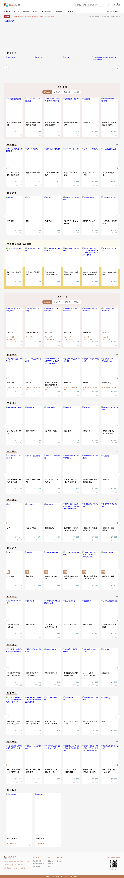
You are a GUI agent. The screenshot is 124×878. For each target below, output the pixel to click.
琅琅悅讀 (109, 11)
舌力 (28, 221)
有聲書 (59, 11)
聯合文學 (10, 382)
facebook (62, 861)
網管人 (86, 382)
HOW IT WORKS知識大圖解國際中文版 (52, 385)
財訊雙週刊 (87, 332)
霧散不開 (67, 431)
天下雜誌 (105, 332)
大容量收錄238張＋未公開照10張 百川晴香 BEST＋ (14, 772)
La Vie (28, 382)
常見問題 (50, 864)
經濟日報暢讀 (12, 838)
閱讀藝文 (77, 302)
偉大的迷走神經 (70, 624)
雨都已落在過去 (89, 221)
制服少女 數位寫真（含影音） (109, 770)
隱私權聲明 (36, 866)
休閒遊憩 (67, 302)
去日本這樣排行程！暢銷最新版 (13, 173)
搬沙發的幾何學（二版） (13, 625)
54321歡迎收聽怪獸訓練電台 (71, 674)
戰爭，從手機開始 (33, 172)
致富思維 (48, 221)
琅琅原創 (117, 11)
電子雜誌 (37, 11)
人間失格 (10, 576)
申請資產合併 (105, 16)
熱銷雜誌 (47, 302)
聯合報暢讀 (40, 838)
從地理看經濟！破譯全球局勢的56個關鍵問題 (52, 124)
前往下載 (113, 870)
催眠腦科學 (87, 624)
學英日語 (57, 302)
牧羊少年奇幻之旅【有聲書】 (71, 577)
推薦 (6, 11)
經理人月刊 (106, 382)
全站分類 (16, 11)
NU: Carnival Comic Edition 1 (51, 722)
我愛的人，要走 (108, 576)
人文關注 (77, 92)
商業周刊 (10, 332)
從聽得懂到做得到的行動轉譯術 (109, 123)
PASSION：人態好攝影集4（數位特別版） (52, 772)
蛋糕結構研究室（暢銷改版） (32, 674)
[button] (6, 68)
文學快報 (67, 92)
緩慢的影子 (30, 431)
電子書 (26, 11)
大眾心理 (57, 92)
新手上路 (50, 861)
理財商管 (47, 92)
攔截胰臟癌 (49, 528)
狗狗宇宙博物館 (51, 673)
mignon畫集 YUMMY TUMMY (89, 674)
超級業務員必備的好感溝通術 (90, 480)
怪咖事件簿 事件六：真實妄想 (108, 432)
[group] (62, 35)
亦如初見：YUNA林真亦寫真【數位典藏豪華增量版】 (71, 772)
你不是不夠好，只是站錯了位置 (33, 123)
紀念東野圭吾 (94, 16)
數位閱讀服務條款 (38, 864)
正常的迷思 (30, 624)
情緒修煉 (29, 576)
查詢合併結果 (115, 16)
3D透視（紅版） (51, 431)
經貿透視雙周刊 (32, 332)
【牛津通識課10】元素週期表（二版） (52, 626)
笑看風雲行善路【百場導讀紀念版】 (70, 481)
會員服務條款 (37, 861)
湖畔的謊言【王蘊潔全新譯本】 (71, 273)
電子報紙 (48, 11)
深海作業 (86, 431)
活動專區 (70, 11)
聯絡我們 (50, 866)
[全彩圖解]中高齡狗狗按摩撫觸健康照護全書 (14, 675)
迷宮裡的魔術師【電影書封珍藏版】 (51, 274)
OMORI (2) (106, 721)
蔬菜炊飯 (105, 673)
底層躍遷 (86, 122)
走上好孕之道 (31, 528)
